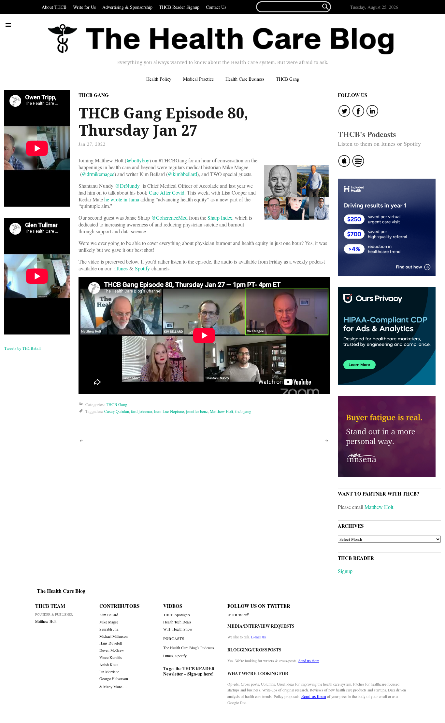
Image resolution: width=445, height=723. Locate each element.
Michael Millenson (113, 636)
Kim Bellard (108, 614)
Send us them (308, 660)
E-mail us (258, 636)
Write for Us (84, 7)
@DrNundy (127, 185)
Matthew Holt (221, 411)
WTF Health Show (178, 629)
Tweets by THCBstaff (22, 348)
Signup (345, 570)
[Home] (221, 39)
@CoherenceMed (169, 217)
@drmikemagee (98, 174)
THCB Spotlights (176, 614)
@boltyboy (137, 160)
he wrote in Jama (121, 199)
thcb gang (243, 411)
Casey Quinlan (116, 411)
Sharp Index (220, 217)
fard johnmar (141, 411)
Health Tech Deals (177, 622)
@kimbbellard (182, 174)
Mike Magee (108, 622)
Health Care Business (244, 79)
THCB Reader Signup (179, 7)
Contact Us (216, 7)
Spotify (142, 268)
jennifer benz (197, 411)
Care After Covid (166, 192)
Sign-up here (199, 674)
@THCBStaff (238, 614)
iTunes (121, 268)
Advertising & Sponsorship (127, 7)
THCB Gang (287, 79)
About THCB (54, 7)
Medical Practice (198, 79)
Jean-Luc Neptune (169, 411)
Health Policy (158, 79)
